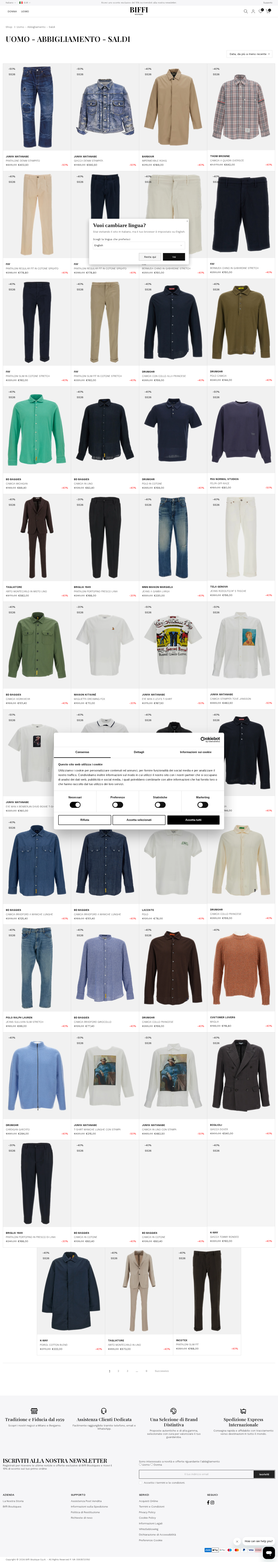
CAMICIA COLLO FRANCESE (226, 914)
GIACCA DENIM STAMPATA (88, 160)
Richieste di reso (81, 1517)
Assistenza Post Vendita (86, 1501)
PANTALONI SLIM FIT (187, 1344)
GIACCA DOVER (219, 1129)
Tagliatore (14, 587)
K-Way (214, 1232)
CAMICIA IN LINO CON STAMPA (159, 1129)
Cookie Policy (147, 1517)
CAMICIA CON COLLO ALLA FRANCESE (164, 376)
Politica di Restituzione (85, 1512)
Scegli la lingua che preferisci (111, 239)
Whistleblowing (148, 1529)
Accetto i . (164, 1482)
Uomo (146, 1464)
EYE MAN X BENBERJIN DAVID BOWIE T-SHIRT (32, 806)
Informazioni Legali (150, 1523)
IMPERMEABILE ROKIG (154, 160)
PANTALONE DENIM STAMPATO (23, 160)
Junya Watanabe (17, 156)
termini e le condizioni (170, 1482)
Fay (8, 264)
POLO (145, 914)
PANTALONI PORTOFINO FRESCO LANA (96, 591)
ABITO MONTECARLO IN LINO (124, 1344)
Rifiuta (84, 820)
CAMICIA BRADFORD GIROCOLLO (92, 1021)
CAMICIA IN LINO (83, 483)
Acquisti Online (148, 1501)
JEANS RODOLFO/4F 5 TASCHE (228, 591)
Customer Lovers (222, 1017)
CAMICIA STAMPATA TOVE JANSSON (230, 698)
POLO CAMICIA (218, 375)
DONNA (12, 11)
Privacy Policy (147, 1512)
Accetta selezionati (139, 820)
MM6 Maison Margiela (157, 587)
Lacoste (148, 910)
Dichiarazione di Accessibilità (157, 1534)
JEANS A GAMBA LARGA (156, 591)
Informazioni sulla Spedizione (89, 1506)
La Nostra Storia (13, 1501)
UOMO (25, 11)
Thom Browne (220, 156)
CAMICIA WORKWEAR (18, 699)
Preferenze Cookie (150, 1540)
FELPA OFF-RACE (219, 483)
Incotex (181, 1340)
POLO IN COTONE (152, 483)
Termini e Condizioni (151, 1506)
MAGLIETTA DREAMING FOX (89, 699)
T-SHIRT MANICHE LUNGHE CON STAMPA (97, 1129)
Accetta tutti (193, 820)
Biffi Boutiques (12, 1506)
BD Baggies (13, 479)
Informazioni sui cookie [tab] (195, 752)
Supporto (267, 3)
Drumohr (148, 371)
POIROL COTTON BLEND (54, 1344)
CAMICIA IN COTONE (85, 1237)
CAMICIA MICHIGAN (17, 483)
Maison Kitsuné (85, 694)
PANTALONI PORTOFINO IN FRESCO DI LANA (31, 1237)
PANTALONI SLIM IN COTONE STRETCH (28, 376)
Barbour (148, 156)
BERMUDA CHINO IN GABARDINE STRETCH (166, 268)
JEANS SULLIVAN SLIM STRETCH (24, 1021)
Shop (9, 26)
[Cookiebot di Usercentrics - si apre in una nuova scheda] (203, 739)
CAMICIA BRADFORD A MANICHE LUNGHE (29, 914)
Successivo (162, 1370)
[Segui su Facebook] (208, 1502)
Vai (174, 256)
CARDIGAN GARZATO (18, 1129)
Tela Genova (219, 586)
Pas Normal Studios (224, 479)
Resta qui (150, 256)
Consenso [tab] (82, 752)
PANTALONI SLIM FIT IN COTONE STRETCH (98, 376)
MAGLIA (214, 1021)
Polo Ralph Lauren (19, 1017)
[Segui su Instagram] (212, 1502)
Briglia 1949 (82, 587)
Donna (158, 1464)
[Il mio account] (253, 11)
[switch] (117, 805)
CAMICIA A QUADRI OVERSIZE (227, 160)
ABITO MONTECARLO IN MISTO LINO (26, 591)
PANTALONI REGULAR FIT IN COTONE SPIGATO (32, 268)
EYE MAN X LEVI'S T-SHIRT (157, 699)
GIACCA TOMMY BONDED (224, 1236)
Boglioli (216, 1125)
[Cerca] (246, 11)
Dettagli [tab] (139, 752)
